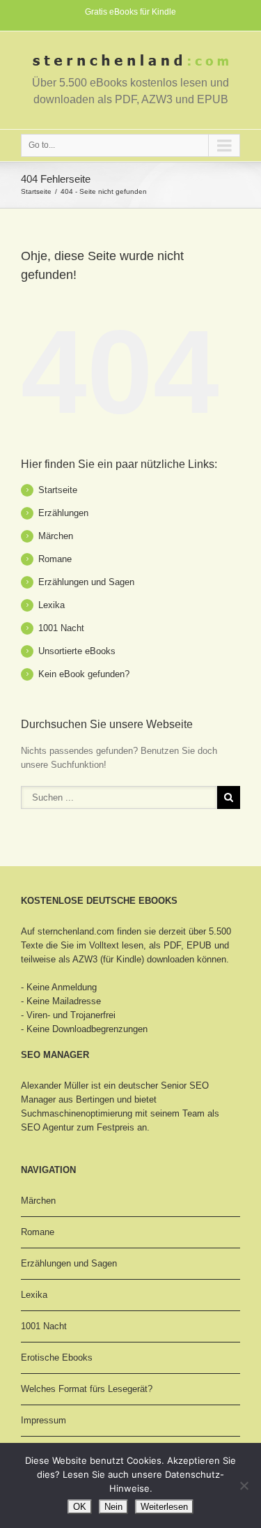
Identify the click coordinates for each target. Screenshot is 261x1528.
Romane (55, 559)
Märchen (55, 536)
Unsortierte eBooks (77, 651)
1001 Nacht (61, 628)
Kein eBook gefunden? (83, 674)
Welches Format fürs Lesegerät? (86, 1389)
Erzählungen (63, 513)
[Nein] (244, 1485)
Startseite (36, 191)
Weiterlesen (164, 1506)
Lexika (51, 605)
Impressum (43, 1420)
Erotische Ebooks (57, 1357)
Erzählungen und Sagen (86, 582)
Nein (113, 1506)
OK (79, 1506)
